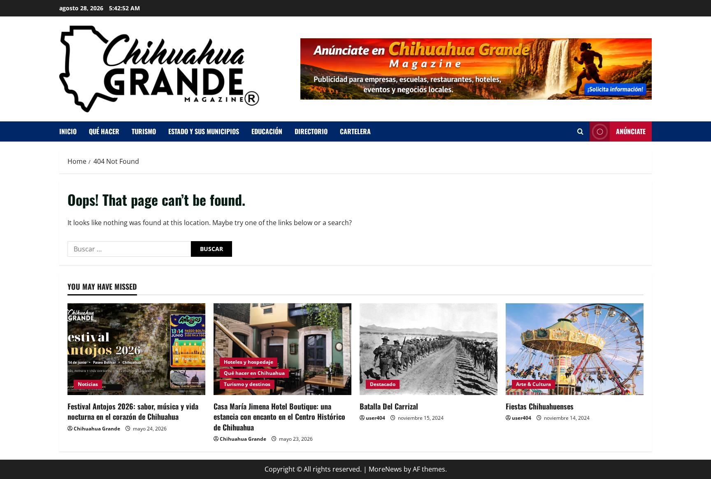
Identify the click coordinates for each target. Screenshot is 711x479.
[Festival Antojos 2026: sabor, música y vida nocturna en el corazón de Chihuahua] (136, 349)
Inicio (68, 131)
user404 (375, 417)
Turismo (144, 131)
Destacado (382, 384)
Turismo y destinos (247, 384)
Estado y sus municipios (203, 131)
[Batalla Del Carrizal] (428, 349)
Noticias (88, 384)
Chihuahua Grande (97, 428)
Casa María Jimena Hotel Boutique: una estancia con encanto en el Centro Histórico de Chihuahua (279, 416)
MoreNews (385, 469)
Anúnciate (631, 131)
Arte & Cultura (533, 384)
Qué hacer (104, 131)
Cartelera (355, 131)
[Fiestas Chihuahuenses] (575, 349)
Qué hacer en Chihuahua (254, 373)
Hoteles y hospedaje (248, 361)
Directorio (311, 131)
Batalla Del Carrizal (389, 406)
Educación (266, 131)
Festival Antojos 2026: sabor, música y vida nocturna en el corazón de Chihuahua (132, 411)
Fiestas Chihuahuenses (540, 406)
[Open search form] (580, 131)
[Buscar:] (129, 249)
